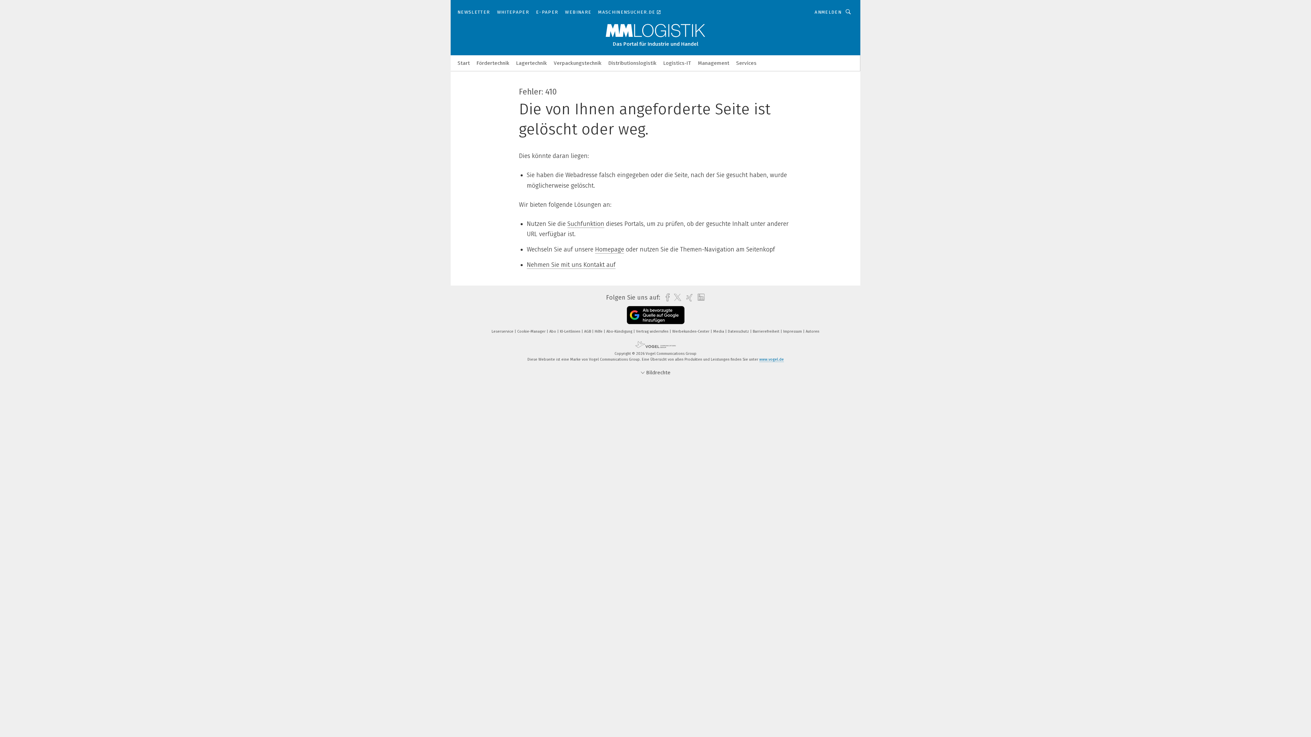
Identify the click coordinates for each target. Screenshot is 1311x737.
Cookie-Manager (532, 331)
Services (746, 63)
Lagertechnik (531, 63)
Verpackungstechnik (578, 63)
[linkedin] (699, 297)
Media (719, 331)
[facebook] (665, 297)
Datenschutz (739, 331)
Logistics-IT (677, 63)
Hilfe (599, 331)
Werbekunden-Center (691, 331)
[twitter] (675, 297)
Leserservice (503, 331)
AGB (588, 331)
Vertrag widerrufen (652, 331)
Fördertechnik (493, 63)
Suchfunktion (585, 224)
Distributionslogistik (632, 63)
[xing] (687, 297)
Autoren (812, 331)
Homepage (609, 249)
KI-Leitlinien (570, 331)
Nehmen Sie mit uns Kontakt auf (571, 265)
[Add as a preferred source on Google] (656, 315)
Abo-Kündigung (619, 331)
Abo (553, 331)
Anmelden (828, 12)
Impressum (793, 331)
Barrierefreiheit (766, 331)
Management (713, 63)
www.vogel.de (771, 359)
